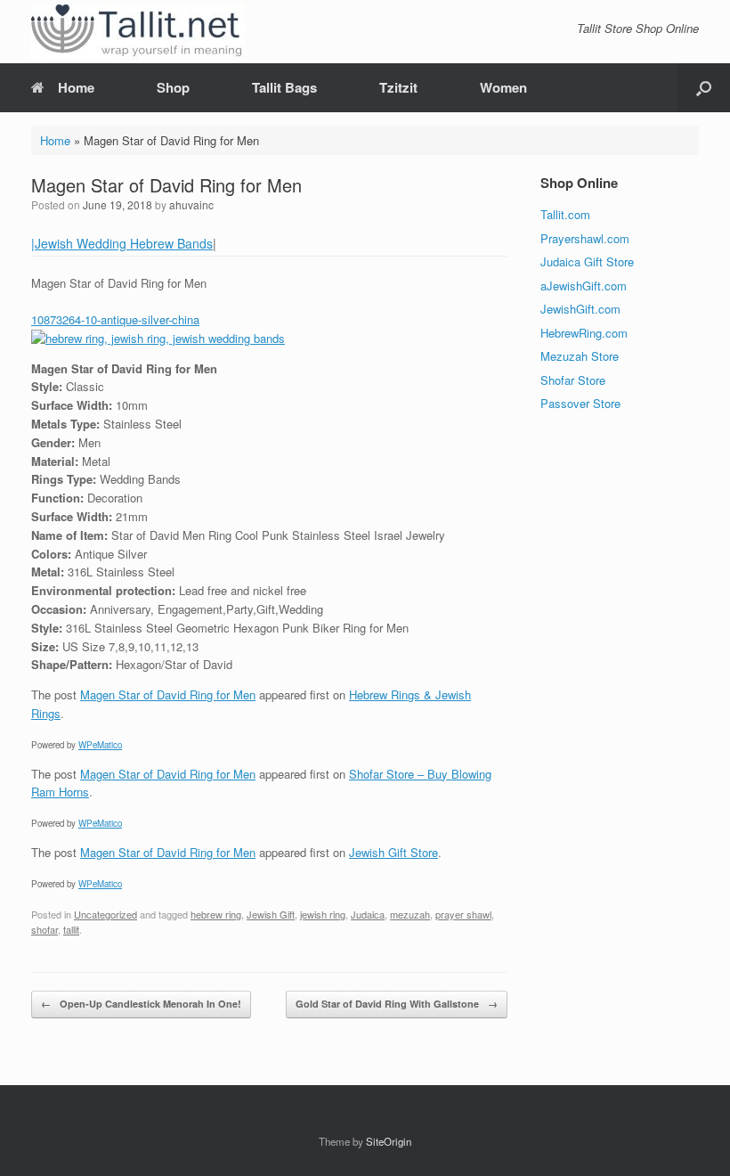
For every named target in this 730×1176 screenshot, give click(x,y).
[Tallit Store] (138, 31)
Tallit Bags (284, 87)
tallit (71, 929)
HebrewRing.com (584, 332)
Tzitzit (398, 87)
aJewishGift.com (583, 285)
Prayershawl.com (584, 238)
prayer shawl (463, 914)
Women (503, 87)
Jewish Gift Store (393, 852)
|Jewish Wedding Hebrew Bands (122, 243)
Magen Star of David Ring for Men (168, 694)
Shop (173, 87)
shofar (44, 929)
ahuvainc (191, 204)
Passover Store (580, 403)
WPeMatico (100, 745)
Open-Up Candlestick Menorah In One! (141, 1003)
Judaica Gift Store (587, 261)
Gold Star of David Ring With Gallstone (397, 1003)
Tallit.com (565, 214)
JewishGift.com (580, 308)
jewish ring (322, 914)
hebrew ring (216, 914)
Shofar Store (572, 380)
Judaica (368, 914)
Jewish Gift (271, 914)
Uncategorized (105, 914)
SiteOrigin (388, 1141)
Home (76, 87)
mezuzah (410, 914)
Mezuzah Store (579, 355)
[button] (703, 87)
